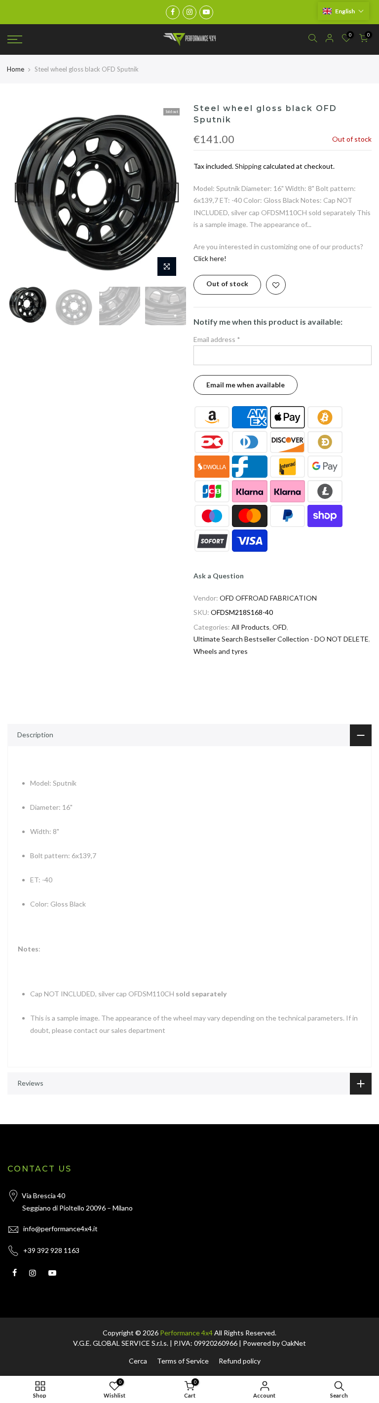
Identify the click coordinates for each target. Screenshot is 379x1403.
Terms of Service (183, 1361)
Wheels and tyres (220, 651)
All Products (250, 627)
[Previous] (25, 192)
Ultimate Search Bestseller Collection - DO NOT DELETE (281, 639)
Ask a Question (218, 575)
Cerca (138, 1361)
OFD (279, 627)
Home (15, 69)
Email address (216, 339)
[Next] (169, 192)
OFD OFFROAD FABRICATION (268, 598)
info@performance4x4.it (60, 1228)
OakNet (293, 1343)
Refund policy (240, 1361)
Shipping (248, 166)
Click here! (210, 258)
